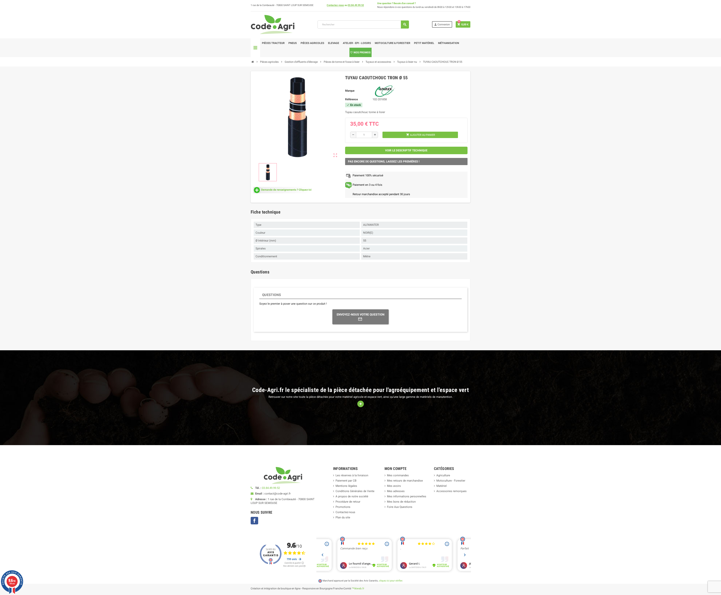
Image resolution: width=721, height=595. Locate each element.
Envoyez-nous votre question (360, 314)
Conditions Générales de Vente (355, 491)
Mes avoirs (394, 486)
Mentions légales (346, 486)
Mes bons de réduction (401, 501)
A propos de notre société (352, 496)
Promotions (343, 507)
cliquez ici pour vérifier (390, 580)
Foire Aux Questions (399, 507)
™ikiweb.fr (358, 588)
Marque (349, 90)
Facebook (254, 520)
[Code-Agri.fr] (273, 24)
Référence (351, 99)
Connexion (442, 24)
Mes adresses (396, 491)
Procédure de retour (348, 501)
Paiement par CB (346, 480)
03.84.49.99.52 (356, 5)
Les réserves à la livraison (352, 475)
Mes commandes (398, 475)
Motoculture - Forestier (450, 480)
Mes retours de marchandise (405, 480)
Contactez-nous (335, 5)
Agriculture (443, 475)
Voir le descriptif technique (406, 150)
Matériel (441, 486)
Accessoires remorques (451, 491)
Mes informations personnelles (406, 496)
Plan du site (343, 517)
